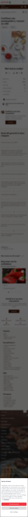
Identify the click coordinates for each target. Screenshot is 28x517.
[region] (14, 497)
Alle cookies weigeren (14, 508)
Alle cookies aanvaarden (14, 504)
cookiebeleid (6, 499)
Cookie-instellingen (14, 512)
